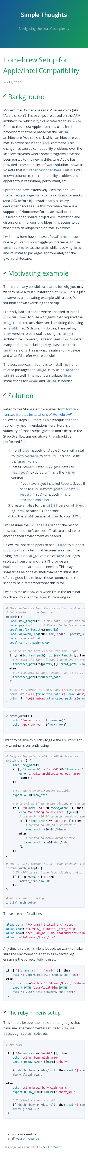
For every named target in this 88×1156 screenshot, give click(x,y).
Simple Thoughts (44, 15)
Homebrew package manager (26, 195)
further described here (43, 170)
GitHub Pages (52, 1147)
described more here (35, 499)
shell (37, 525)
